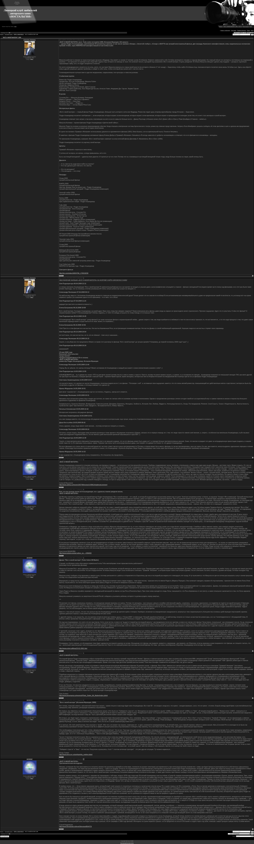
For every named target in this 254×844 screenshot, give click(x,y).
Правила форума (241, 30)
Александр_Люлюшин (30, 39)
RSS (15, 26)
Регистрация (246, 26)
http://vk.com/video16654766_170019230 (73, 273)
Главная (220, 26)
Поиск (248, 30)
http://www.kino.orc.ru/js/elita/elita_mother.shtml (75, 754)
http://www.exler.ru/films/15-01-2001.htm (73, 648)
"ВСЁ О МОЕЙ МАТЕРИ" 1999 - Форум (232, 26)
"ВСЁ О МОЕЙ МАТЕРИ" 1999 (31, 34)
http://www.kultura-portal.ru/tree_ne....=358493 (75, 553)
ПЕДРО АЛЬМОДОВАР (19, 34)
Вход (251, 26)
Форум (1, 34)
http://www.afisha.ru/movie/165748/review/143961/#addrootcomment (83, 485)
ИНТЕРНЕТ (30, 459)
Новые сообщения (225, 30)
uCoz (132, 843)
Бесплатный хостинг (125, 843)
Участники (233, 30)
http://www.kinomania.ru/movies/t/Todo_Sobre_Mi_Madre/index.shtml (83, 695)
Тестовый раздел (9, 34)
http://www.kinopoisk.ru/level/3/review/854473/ (75, 826)
